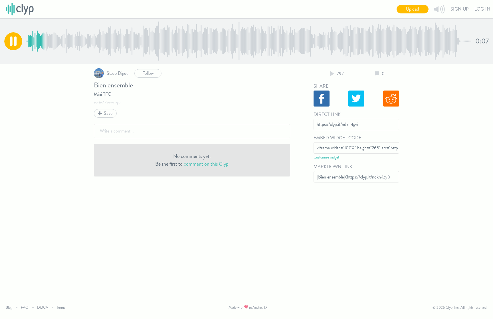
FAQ (25, 307)
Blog (9, 307)
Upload (412, 9)
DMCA (42, 307)
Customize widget (326, 157)
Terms (61, 307)
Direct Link (327, 114)
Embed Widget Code (337, 138)
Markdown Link (333, 166)
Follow (148, 73)
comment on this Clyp (206, 164)
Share (321, 86)
